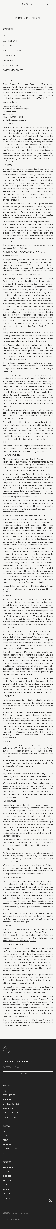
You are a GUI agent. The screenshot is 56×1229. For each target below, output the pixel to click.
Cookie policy (9, 60)
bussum (6, 1172)
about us (7, 1140)
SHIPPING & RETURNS (12, 50)
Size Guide (8, 45)
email (5, 1185)
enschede (7, 1176)
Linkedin (6, 1194)
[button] (4, 4)
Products (7, 1131)
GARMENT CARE (10, 41)
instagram (7, 1189)
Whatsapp (7, 1180)
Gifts (5, 1136)
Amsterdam (8, 1167)
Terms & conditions (12, 65)
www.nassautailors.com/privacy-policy (19, 940)
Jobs (5, 1153)
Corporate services (11, 1149)
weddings (7, 1144)
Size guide (7, 1099)
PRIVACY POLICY (10, 55)
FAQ (4, 36)
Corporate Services (13, 70)
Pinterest (7, 1198)
